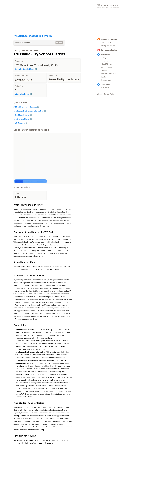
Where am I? (105, 54)
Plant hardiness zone (108, 74)
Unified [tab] (19, 181)
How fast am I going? (109, 50)
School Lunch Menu (21, 115)
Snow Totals (105, 84)
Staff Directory (19, 123)
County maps (106, 80)
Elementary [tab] (29, 181)
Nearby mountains (108, 46)
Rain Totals (105, 88)
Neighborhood (106, 67)
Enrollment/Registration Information (29, 111)
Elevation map (106, 42)
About (99, 94)
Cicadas (103, 77)
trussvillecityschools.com (64, 79)
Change (59, 43)
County (103, 58)
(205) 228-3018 (23, 79)
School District (106, 64)
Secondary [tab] (41, 181)
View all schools (22, 94)
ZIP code (104, 70)
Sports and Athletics (22, 119)
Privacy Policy (109, 94)
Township (104, 61)
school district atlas (25, 440)
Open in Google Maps (24, 69)
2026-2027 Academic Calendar (25, 107)
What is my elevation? (109, 39)
